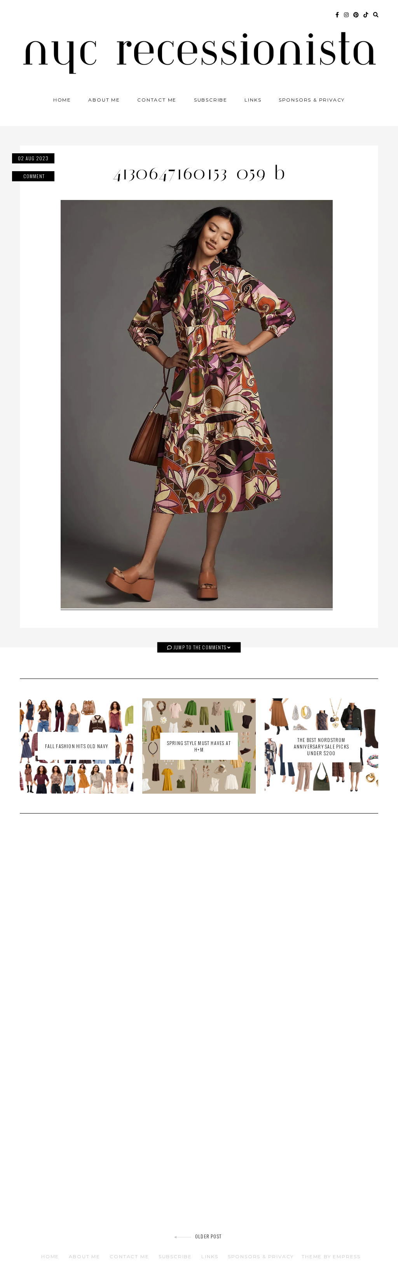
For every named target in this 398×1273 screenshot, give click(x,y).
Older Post (208, 1236)
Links (252, 100)
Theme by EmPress (331, 1256)
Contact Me (156, 100)
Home (62, 100)
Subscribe (210, 100)
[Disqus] (199, 930)
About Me (104, 100)
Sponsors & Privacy (312, 100)
